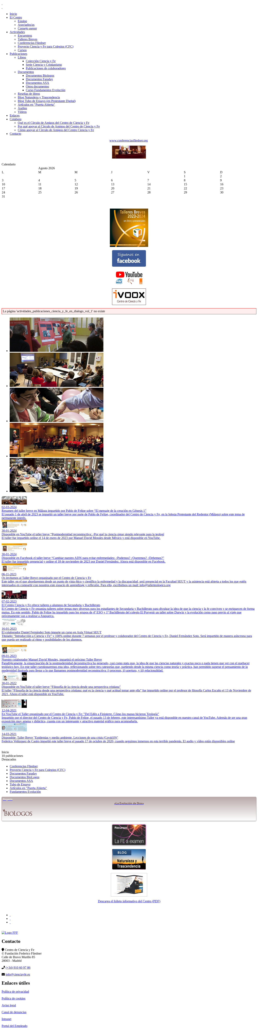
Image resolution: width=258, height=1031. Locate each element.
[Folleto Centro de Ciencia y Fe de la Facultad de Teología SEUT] (129, 884)
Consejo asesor (27, 28)
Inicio (13, 14)
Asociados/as (26, 24)
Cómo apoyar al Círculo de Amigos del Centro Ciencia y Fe (56, 130)
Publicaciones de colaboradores (46, 68)
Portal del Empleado (14, 1026)
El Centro (16, 17)
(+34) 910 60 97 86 (18, 967)
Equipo (22, 21)
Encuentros (25, 35)
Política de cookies (13, 998)
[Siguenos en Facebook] (129, 258)
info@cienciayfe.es (18, 974)
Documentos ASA (37, 83)
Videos (22, 112)
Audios (22, 108)
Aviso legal (9, 1005)
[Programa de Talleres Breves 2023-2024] (129, 228)
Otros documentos (37, 86)
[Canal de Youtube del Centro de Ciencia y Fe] (129, 277)
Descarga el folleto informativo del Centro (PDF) (129, 901)
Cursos (22, 50)
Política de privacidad (15, 991)
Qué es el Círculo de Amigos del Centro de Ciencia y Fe (53, 122)
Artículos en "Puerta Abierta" (36, 104)
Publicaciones (18, 53)
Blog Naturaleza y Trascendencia (39, 97)
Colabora (15, 119)
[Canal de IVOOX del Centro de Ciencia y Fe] (129, 296)
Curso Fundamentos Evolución (45, 90)
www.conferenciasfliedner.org (128, 140)
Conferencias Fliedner (32, 43)
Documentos (26, 72)
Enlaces (15, 115)
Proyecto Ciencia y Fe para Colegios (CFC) (45, 46)
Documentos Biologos (40, 75)
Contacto (15, 133)
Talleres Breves (27, 39)
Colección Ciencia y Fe (41, 61)
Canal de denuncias (14, 1012)
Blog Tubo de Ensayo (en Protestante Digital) (47, 101)
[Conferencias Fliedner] (129, 157)
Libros (22, 57)
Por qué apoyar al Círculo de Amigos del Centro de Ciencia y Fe (59, 126)
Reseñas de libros (29, 93)
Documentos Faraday (39, 79)
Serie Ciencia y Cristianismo (44, 64)
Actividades (17, 32)
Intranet (6, 1019)
